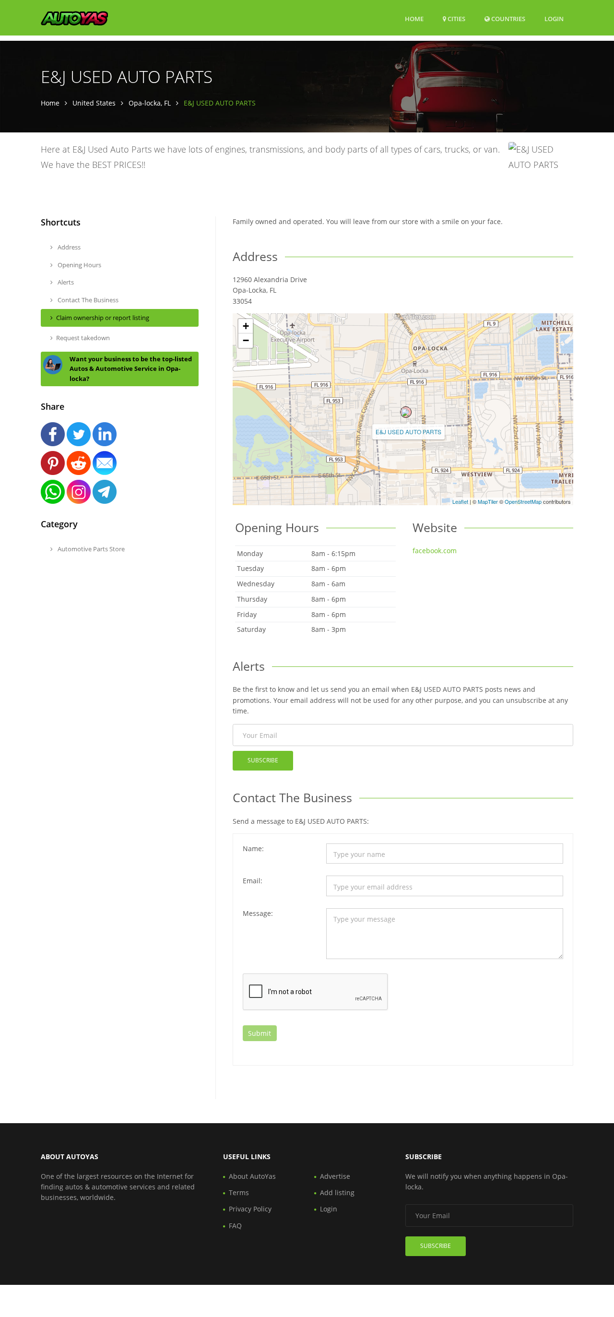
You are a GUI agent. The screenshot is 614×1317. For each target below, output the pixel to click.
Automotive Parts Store (90, 549)
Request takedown (83, 337)
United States (94, 102)
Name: (253, 848)
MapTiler (488, 501)
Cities (455, 18)
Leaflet (460, 501)
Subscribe (263, 760)
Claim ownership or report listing (102, 317)
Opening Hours (78, 265)
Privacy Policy (250, 1208)
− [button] (246, 340)
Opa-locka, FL (150, 102)
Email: (252, 880)
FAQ (235, 1225)
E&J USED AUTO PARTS (408, 431)
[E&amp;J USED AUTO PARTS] (406, 412)
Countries (507, 18)
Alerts (65, 282)
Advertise (335, 1176)
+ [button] (246, 326)
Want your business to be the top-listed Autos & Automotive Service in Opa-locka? (131, 369)
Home (414, 18)
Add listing (337, 1192)
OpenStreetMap (523, 501)
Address (68, 247)
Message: (258, 913)
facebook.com (435, 550)
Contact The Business (87, 300)
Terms (239, 1192)
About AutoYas (252, 1176)
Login (554, 18)
